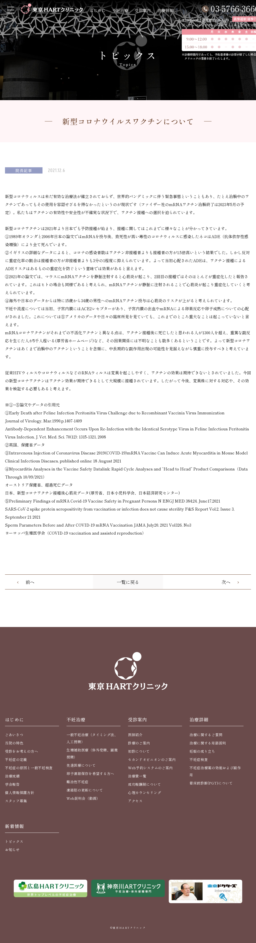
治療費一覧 (137, 775)
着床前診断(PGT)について (211, 782)
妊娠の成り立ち (202, 751)
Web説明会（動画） (83, 798)
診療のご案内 (139, 742)
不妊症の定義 (16, 759)
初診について (139, 751)
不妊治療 (120, 10)
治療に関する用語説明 (208, 742)
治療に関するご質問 (206, 734)
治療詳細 (166, 10)
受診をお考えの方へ (21, 751)
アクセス (135, 800)
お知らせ (12, 849)
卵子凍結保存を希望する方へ (90, 773)
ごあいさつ (14, 734)
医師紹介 (135, 734)
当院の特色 (14, 742)
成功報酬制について (144, 784)
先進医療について (81, 765)
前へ (30, 582)
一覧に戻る (128, 582)
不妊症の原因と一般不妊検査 (29, 767)
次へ (226, 582)
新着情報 (14, 826)
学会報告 (12, 784)
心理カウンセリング (144, 792)
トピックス (14, 841)
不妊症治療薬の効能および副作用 (215, 771)
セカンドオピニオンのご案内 (152, 759)
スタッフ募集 (16, 800)
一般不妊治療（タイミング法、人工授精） (92, 738)
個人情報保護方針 (19, 792)
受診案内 (143, 10)
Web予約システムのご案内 (150, 767)
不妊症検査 (199, 759)
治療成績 (12, 775)
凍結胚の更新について (84, 790)
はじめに (98, 10)
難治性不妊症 (77, 781)
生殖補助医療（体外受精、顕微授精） (92, 753)
